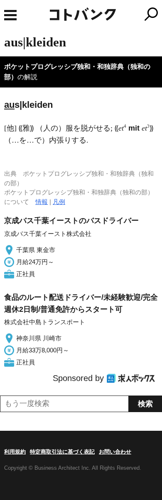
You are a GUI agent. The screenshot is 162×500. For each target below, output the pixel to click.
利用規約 (15, 452)
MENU (10, 15)
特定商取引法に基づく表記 (62, 452)
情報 (41, 201)
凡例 (59, 201)
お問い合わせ (115, 452)
